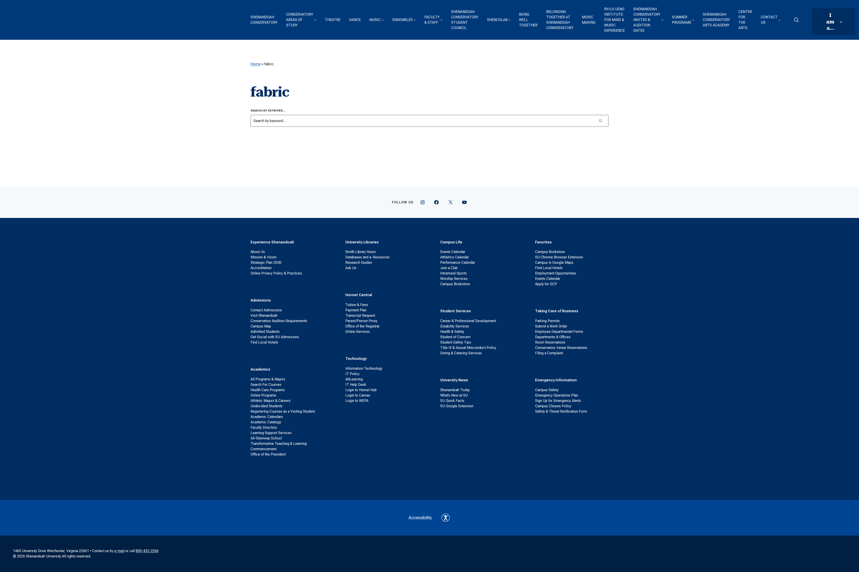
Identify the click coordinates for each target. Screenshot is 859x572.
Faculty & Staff (432, 20)
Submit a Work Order (551, 326)
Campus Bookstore (455, 284)
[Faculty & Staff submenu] (441, 20)
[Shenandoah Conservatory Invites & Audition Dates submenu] (662, 20)
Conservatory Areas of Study (299, 19)
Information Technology (363, 368)
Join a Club (449, 268)
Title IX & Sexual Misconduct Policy (468, 348)
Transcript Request (360, 315)
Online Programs (263, 395)
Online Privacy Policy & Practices (276, 273)
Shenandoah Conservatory (264, 20)
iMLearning (354, 379)
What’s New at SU (454, 395)
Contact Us (769, 20)
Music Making (588, 20)
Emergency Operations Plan (556, 395)
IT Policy (352, 374)
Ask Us (350, 268)
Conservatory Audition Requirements (279, 321)
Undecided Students (267, 406)
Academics (260, 369)
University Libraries (362, 242)
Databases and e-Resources (367, 257)
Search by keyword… (268, 110)
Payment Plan (355, 310)
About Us (258, 252)
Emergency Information (556, 380)
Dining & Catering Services (461, 353)
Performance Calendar (457, 262)
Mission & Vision (263, 257)
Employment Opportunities (555, 273)
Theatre (332, 20)
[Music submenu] (383, 20)
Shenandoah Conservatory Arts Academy (716, 19)
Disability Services (454, 326)
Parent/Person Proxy (361, 321)
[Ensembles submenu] (415, 20)
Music (375, 20)
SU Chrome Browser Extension (559, 257)
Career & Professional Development (468, 321)
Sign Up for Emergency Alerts (558, 401)
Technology (356, 358)
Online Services (357, 331)
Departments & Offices (552, 337)
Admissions (261, 300)
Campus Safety (547, 390)
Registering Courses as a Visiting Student (283, 411)
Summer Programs (681, 20)
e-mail (119, 551)
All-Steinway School (266, 438)
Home (256, 64)
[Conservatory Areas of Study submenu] (315, 20)
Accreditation (261, 268)
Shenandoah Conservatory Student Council (464, 20)
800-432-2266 (147, 551)
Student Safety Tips (455, 342)
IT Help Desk (355, 384)
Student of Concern (455, 337)
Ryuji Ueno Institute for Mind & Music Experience (614, 20)
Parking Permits (547, 321)
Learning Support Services (271, 433)
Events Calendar (452, 252)
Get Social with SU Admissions (275, 337)
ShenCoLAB (497, 20)
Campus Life (451, 242)
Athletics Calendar (454, 257)
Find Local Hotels (264, 342)
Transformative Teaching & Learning (279, 443)
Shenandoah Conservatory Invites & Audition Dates (646, 20)
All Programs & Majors (268, 379)
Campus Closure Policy (553, 406)
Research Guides (358, 262)
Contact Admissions (266, 310)
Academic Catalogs (266, 422)
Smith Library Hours (360, 252)
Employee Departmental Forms (559, 331)
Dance (355, 20)
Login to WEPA (356, 401)
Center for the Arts (745, 20)
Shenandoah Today (455, 390)
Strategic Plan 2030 (266, 262)
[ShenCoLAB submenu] (509, 20)
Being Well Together (528, 19)
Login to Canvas (357, 395)
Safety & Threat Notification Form (561, 411)
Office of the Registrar (362, 326)
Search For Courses (266, 384)
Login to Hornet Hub (361, 390)
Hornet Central (358, 295)
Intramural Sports (453, 273)
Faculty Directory (264, 427)
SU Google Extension (456, 406)
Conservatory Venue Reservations (561, 348)
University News (454, 380)
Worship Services (454, 279)
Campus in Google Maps (554, 262)
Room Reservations (550, 342)
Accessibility (420, 517)
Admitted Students (265, 331)
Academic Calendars (267, 417)
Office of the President (268, 454)
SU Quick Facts (452, 401)
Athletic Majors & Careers (271, 401)
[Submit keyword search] (600, 121)
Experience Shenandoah (272, 242)
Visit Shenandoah (264, 315)
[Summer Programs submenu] (693, 20)
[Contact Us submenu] (779, 20)
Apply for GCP (546, 284)
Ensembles (402, 20)
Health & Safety (452, 331)
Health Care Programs (268, 390)
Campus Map (261, 326)
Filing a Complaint (549, 353)
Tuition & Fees (356, 305)
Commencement (263, 449)
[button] (796, 19)
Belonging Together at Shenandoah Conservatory (559, 20)
